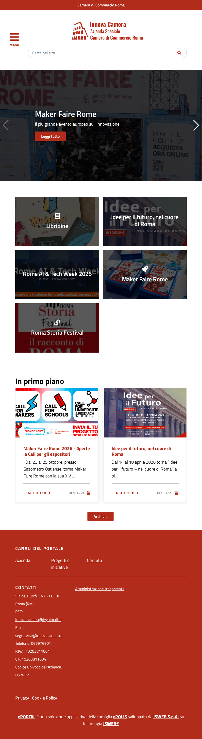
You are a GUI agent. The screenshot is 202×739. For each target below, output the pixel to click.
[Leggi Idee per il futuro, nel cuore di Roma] (145, 412)
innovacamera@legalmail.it (38, 620)
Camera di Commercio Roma (101, 5)
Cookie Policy (44, 698)
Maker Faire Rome (145, 279)
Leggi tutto (50, 136)
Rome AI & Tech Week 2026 (57, 273)
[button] (196, 125)
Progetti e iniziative (60, 563)
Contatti (94, 560)
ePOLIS (120, 716)
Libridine (57, 225)
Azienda (22, 560)
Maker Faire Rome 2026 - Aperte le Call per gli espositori (56, 451)
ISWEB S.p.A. (166, 716)
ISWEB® (111, 723)
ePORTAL (26, 716)
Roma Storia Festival (57, 332)
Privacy (22, 698)
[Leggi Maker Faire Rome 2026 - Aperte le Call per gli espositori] (57, 412)
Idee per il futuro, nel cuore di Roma (145, 220)
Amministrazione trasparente (99, 589)
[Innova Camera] (107, 31)
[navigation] (14, 40)
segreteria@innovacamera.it (39, 635)
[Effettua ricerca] (179, 53)
